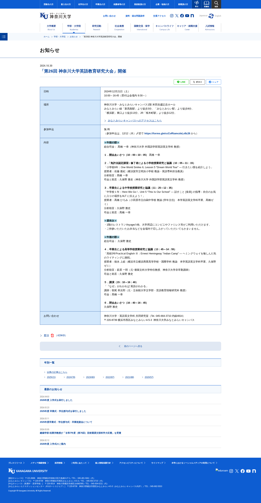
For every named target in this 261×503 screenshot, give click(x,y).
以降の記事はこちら (57, 372)
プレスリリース (15, 463)
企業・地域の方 (162, 4)
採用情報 (59, 463)
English (218, 16)
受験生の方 (48, 4)
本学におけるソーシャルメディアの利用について (193, 463)
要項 (46, 335)
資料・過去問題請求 (135, 16)
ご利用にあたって (79, 463)
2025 (51, 377)
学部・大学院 (60, 36)
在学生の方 (83, 4)
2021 (129, 377)
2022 (110, 377)
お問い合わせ (109, 16)
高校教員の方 (140, 4)
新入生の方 (66, 4)
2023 (90, 377)
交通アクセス (159, 16)
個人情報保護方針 (103, 463)
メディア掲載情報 (38, 463)
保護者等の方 (119, 4)
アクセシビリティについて (131, 463)
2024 (70, 377)
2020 (149, 377)
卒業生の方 (100, 4)
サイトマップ (157, 463)
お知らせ (74, 36)
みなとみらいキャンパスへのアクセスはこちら (135, 120)
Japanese (203, 15)
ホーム (47, 36)
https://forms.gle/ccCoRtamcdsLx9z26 (167, 133)
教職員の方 (183, 4)
